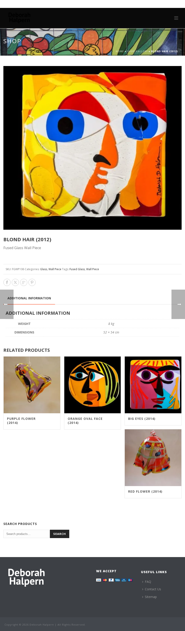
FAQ (148, 581)
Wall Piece (55, 269)
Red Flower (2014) (145, 491)
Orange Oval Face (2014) (85, 420)
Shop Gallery (137, 51)
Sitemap (151, 597)
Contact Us (153, 589)
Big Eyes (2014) (141, 418)
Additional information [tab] (29, 298)
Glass (43, 269)
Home (120, 51)
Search (59, 534)
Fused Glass (77, 269)
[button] (172, 74)
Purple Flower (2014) (21, 420)
